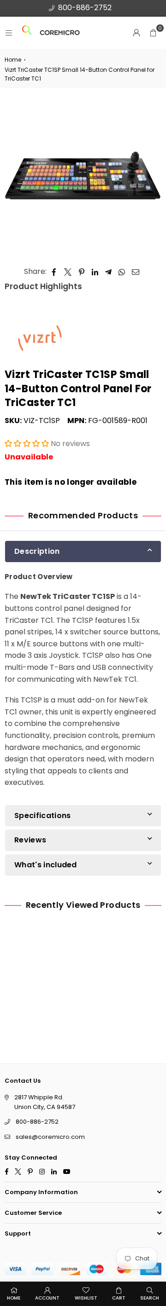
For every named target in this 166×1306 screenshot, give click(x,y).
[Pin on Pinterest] (81, 272)
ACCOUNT (47, 1297)
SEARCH (149, 1297)
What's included (45, 864)
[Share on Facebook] (54, 272)
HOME (13, 1297)
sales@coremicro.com (50, 1136)
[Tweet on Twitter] (68, 272)
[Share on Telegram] (108, 272)
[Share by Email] (136, 272)
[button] (153, 32)
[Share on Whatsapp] (122, 272)
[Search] (26, 33)
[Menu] (8, 33)
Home (13, 60)
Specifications (42, 815)
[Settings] (136, 32)
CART (118, 1297)
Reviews (30, 840)
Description (37, 551)
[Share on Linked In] (95, 272)
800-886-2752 (85, 7)
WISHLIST (86, 1297)
